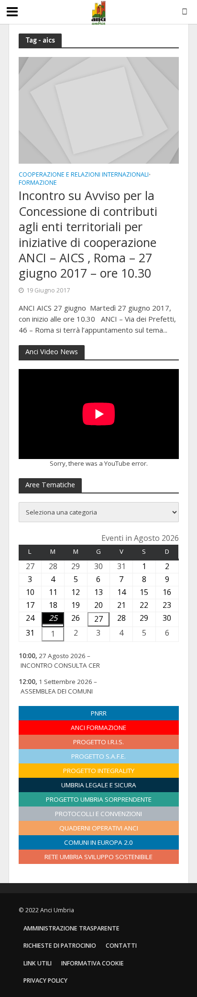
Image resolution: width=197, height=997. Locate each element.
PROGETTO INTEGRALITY (98, 770)
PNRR (99, 713)
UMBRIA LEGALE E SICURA (98, 785)
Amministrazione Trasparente (71, 928)
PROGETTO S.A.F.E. (98, 756)
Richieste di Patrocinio (59, 945)
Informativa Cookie (92, 963)
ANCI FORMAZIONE (98, 727)
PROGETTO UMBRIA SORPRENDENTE (99, 799)
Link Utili (37, 963)
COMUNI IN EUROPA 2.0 (98, 842)
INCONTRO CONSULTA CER (60, 665)
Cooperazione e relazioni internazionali (84, 175)
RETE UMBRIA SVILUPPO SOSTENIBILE (98, 856)
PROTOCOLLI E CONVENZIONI (98, 813)
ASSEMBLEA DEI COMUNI (57, 691)
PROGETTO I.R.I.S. (98, 742)
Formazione (38, 183)
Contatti (121, 945)
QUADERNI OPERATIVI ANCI (98, 828)
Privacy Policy (45, 980)
